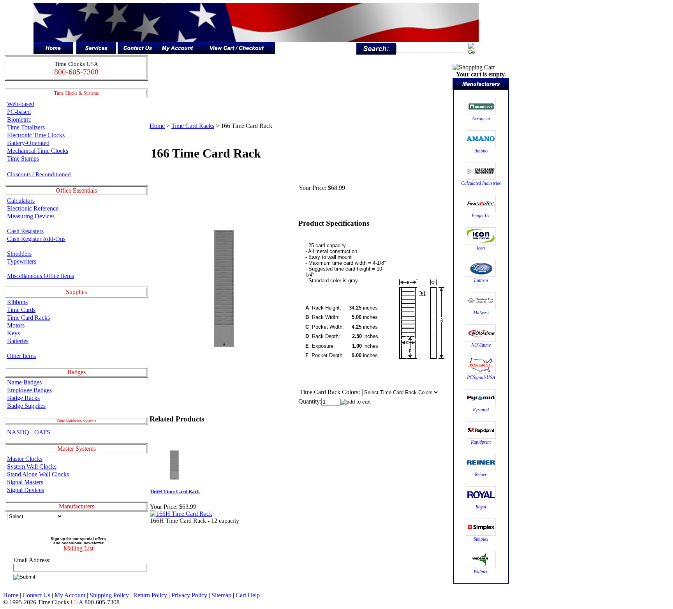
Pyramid (481, 409)
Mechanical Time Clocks (37, 150)
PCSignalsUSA (481, 377)
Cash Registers (25, 231)
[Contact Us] (137, 51)
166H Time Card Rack (175, 491)
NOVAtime (481, 345)
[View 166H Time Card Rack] (181, 513)
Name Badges (24, 382)
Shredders (19, 253)
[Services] (96, 51)
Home (157, 125)
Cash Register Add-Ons (36, 238)
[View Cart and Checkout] (236, 51)
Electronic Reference (32, 208)
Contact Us (36, 595)
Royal (481, 507)
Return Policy (150, 595)
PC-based (19, 111)
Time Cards (21, 309)
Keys (13, 333)
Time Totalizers (26, 127)
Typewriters (21, 261)
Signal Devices (25, 490)
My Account (70, 595)
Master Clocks (24, 458)
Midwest (481, 312)
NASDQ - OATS (28, 432)
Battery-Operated (28, 143)
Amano (481, 151)
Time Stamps (23, 158)
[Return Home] (53, 51)
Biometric (19, 119)
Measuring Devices (31, 216)
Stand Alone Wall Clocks (38, 474)
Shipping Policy (109, 595)
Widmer (481, 571)
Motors (16, 325)
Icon (481, 248)
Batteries (17, 341)
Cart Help (248, 595)
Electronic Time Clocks (36, 135)
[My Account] (177, 51)
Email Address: (32, 560)
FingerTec (481, 215)
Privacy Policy (189, 595)
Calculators (21, 200)
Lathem (481, 280)
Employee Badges (29, 390)
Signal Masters (25, 482)
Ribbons (17, 302)
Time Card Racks (28, 317)
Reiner (481, 474)
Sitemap (221, 595)
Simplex (481, 539)
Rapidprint (481, 442)
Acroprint (481, 118)
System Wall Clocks (31, 466)
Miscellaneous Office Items (40, 276)
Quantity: (309, 401)
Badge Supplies (26, 405)
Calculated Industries (481, 183)
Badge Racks (23, 398)
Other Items (21, 355)
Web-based (20, 104)
